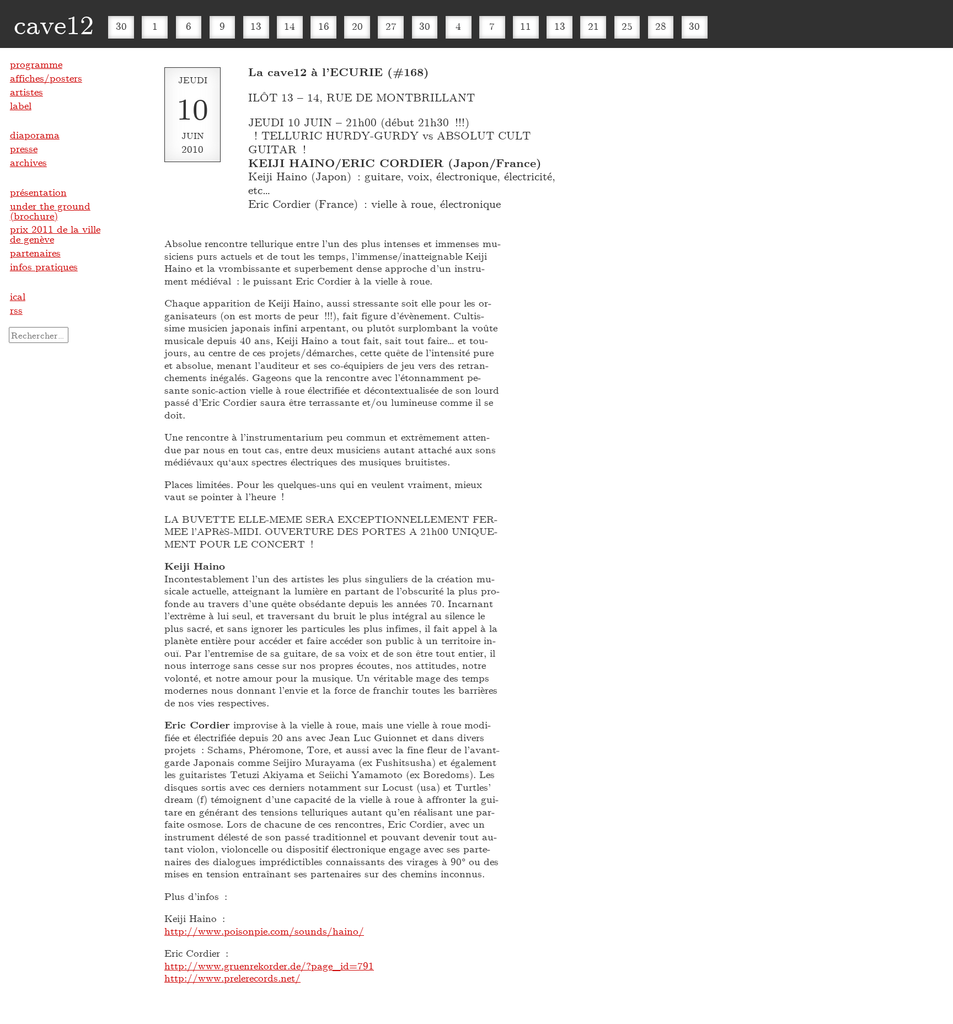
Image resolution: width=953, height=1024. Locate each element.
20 (357, 26)
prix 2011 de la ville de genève (55, 234)
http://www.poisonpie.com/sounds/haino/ (264, 931)
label (20, 105)
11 (525, 26)
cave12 (54, 23)
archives (28, 162)
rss (16, 310)
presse (24, 148)
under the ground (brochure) (50, 211)
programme (36, 64)
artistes (26, 91)
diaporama (35, 134)
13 (255, 26)
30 (121, 26)
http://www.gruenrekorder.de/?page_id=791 (269, 965)
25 (627, 26)
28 (660, 26)
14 (289, 26)
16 (323, 26)
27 (391, 26)
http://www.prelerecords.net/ (232, 978)
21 (593, 26)
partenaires (35, 252)
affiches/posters (46, 78)
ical (17, 296)
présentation (38, 192)
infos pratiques (44, 266)
